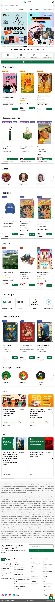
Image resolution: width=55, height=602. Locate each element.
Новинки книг (46, 586)
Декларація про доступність (21, 584)
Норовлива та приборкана (44, 221)
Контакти (16, 564)
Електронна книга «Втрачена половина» (8, 346)
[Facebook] (6, 595)
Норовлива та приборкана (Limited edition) (27, 222)
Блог (32, 566)
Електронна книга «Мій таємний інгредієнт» (26, 346)
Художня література (47, 564)
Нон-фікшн (45, 576)
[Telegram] (14, 595)
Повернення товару (19, 569)
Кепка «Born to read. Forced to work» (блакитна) (10, 222)
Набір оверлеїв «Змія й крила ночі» (26, 273)
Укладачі (33, 581)
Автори (33, 574)
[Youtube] (10, 595)
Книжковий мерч (34, 9)
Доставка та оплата (19, 567)
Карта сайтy (34, 584)
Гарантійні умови (18, 572)
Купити (15, 108)
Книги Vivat (21, 9)
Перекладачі (34, 579)
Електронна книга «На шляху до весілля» (43, 346)
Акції (7, 9)
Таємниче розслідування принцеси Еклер (43, 273)
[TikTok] (17, 595)
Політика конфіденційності (21, 577)
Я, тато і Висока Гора (8, 272)
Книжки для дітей (47, 571)
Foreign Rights (17, 589)
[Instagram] (2, 595)
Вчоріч (39, 147)
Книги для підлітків (47, 574)
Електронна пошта (37, 546)
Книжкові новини (47, 9)
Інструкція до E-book (19, 586)
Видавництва (35, 569)
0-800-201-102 (6, 564)
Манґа (44, 581)
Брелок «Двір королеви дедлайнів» (26, 147)
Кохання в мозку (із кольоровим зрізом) (8, 96)
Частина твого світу (25, 96)
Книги (44, 562)
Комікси (44, 579)
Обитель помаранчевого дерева (43, 96)
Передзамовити (12, 159)
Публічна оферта (18, 574)
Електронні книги (47, 584)
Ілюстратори (34, 576)
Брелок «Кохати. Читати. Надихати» (9, 147)
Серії (32, 571)
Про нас (16, 562)
